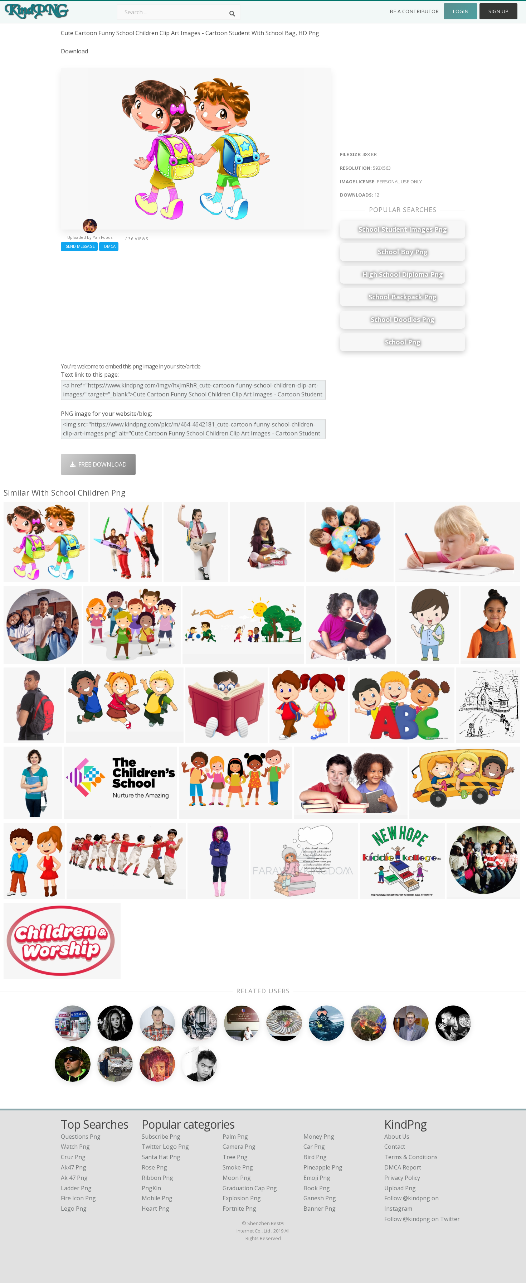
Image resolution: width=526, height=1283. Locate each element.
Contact (394, 1147)
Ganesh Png (319, 1198)
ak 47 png (74, 1178)
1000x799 (98, 659)
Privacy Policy (402, 1178)
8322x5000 (425, 814)
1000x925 (375, 894)
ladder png (76, 1188)
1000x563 (18, 974)
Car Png (314, 1147)
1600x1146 (366, 738)
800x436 (79, 738)
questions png (81, 1136)
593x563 (17, 577)
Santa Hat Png (161, 1157)
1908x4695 (20, 814)
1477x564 (78, 814)
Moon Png (237, 1178)
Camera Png (239, 1147)
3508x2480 (266, 894)
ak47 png (73, 1167)
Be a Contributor (414, 11)
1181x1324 (106, 577)
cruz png (73, 1157)
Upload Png (400, 1188)
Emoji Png (316, 1178)
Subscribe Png (161, 1136)
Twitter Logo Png (165, 1147)
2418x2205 (201, 738)
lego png (74, 1208)
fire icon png (78, 1198)
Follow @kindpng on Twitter (422, 1219)
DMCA (109, 246)
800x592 (17, 738)
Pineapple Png (322, 1167)
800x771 (283, 738)
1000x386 (197, 659)
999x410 (80, 894)
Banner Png (319, 1208)
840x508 (307, 814)
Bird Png (315, 1157)
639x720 (469, 738)
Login (460, 11)
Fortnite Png (239, 1208)
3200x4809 (203, 894)
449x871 (177, 577)
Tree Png (235, 1157)
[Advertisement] (196, 305)
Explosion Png (242, 1198)
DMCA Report (402, 1167)
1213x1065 (322, 659)
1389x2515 (412, 659)
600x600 (460, 894)
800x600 (192, 814)
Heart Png (155, 1208)
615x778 (17, 894)
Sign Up (498, 11)
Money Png (318, 1136)
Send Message (79, 246)
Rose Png (154, 1167)
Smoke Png (238, 1167)
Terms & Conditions (411, 1157)
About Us (396, 1136)
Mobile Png (157, 1198)
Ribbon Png (157, 1178)
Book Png (316, 1188)
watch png (75, 1147)
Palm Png (235, 1136)
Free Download (101, 464)
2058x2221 (246, 577)
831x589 (409, 577)
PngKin (151, 1188)
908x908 (17, 659)
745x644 (320, 577)
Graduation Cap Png (250, 1188)
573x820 (474, 659)
